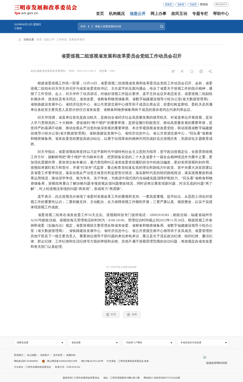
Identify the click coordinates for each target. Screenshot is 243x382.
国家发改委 (22, 342)
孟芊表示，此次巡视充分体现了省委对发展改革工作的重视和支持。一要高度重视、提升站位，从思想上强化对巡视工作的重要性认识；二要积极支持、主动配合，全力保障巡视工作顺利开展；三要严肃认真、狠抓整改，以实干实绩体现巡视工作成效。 (121, 202)
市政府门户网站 (134, 342)
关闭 (134, 314)
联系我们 (18, 355)
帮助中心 (221, 13)
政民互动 (179, 13)
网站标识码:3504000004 (26, 361)
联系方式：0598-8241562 (67, 367)
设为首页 (57, 355)
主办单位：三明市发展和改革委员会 (32, 367)
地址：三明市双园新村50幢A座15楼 (121, 378)
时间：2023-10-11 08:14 (82, 70)
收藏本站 (71, 355)
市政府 (193, 4)
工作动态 (61, 39)
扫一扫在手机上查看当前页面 (121, 267)
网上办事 (158, 13)
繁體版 (204, 4)
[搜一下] (162, 26)
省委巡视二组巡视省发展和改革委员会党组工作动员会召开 (121, 56)
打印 (113, 314)
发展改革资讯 (77, 39)
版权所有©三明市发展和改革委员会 (81, 378)
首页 (100, 13)
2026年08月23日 (23, 24)
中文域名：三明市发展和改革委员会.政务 (128, 361)
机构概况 (117, 13)
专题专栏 (200, 13)
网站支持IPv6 (221, 4)
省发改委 (76, 342)
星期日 (37, 24)
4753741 (169, 378)
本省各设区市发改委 (191, 342)
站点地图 (31, 355)
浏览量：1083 (107, 70)
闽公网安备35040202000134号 (61, 361)
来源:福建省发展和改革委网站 (48, 70)
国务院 (168, 4)
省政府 (180, 4)
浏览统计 (44, 355)
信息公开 (138, 13)
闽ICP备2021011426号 (92, 361)
